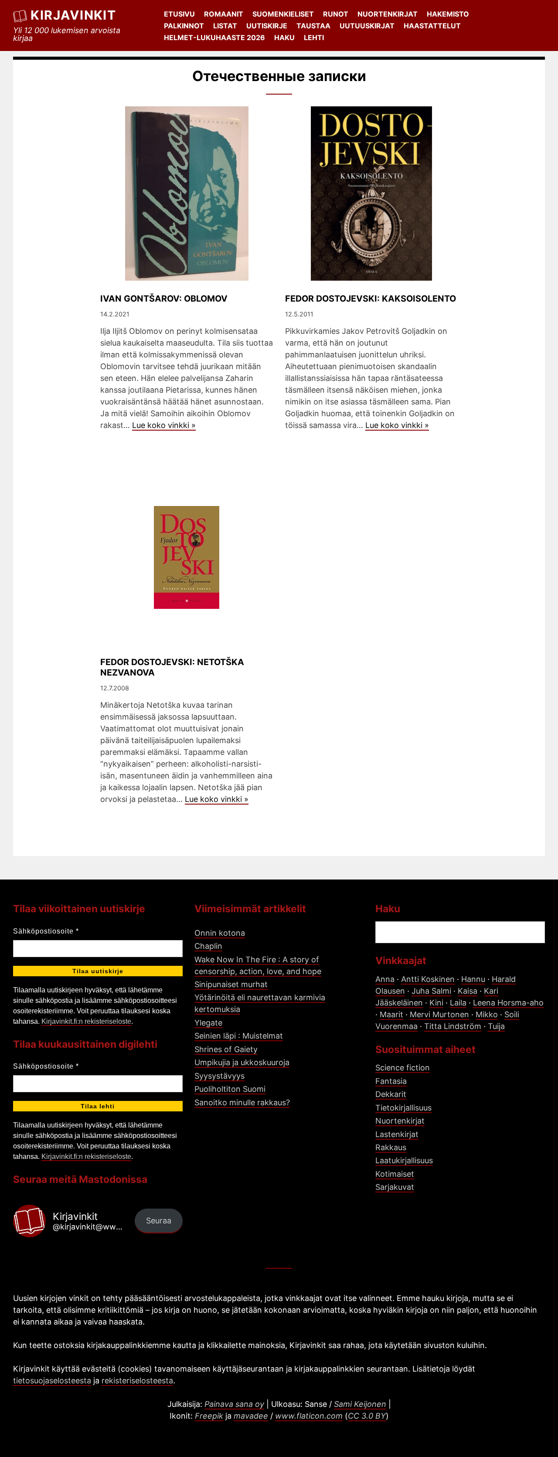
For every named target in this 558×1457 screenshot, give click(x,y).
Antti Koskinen (428, 979)
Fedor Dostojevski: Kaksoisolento (370, 298)
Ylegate (208, 1022)
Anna (385, 979)
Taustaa (313, 25)
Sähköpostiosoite (46, 931)
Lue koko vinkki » (164, 425)
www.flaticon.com (309, 1415)
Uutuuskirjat (367, 25)
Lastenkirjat (396, 1134)
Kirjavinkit (73, 15)
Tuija (496, 1026)
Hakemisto (448, 14)
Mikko (487, 1014)
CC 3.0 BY (367, 1415)
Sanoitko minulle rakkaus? (242, 1102)
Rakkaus (390, 1147)
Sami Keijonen (360, 1404)
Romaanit (223, 14)
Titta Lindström (452, 1026)
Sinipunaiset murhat (231, 984)
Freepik (209, 1415)
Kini (436, 1002)
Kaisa (467, 990)
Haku (284, 37)
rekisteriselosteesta (137, 1380)
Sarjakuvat (394, 1187)
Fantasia (391, 1081)
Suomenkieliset (283, 14)
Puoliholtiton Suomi (229, 1089)
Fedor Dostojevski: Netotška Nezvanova (172, 667)
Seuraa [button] (158, 1220)
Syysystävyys (219, 1075)
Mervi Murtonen (439, 1014)
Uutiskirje (266, 25)
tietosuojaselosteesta (52, 1380)
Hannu (473, 979)
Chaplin (208, 946)
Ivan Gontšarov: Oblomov (164, 298)
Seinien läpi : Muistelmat (238, 1035)
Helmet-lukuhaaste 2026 (214, 37)
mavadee (251, 1415)
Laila (458, 1002)
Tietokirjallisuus (403, 1107)
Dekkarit (390, 1094)
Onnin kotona (219, 932)
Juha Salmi (431, 990)
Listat (225, 25)
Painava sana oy (234, 1404)
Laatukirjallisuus (404, 1160)
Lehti (314, 37)
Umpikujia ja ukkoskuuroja (241, 1062)
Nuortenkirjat (387, 14)
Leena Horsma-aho (508, 1002)
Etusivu (179, 14)
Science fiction (402, 1067)
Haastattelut (432, 25)
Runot (335, 14)
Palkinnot (184, 25)
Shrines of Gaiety (226, 1049)
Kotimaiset (394, 1174)
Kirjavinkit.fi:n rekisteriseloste (86, 1021)
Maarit (391, 1014)
